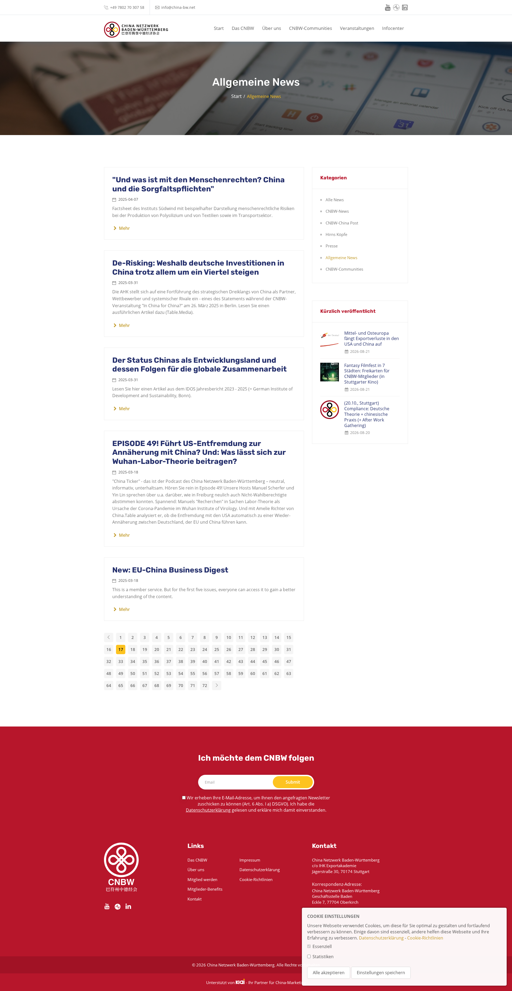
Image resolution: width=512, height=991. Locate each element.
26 (228, 649)
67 (144, 685)
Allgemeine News (341, 257)
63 (288, 673)
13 (264, 637)
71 (192, 685)
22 (180, 649)
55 (192, 673)
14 (276, 637)
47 (288, 661)
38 (180, 661)
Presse (332, 245)
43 (240, 661)
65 (120, 685)
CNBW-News (337, 211)
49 (120, 673)
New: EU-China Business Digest (170, 570)
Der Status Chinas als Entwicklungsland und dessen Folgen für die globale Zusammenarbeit (199, 365)
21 (168, 649)
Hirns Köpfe (336, 234)
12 (252, 637)
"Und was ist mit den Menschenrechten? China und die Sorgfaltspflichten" (198, 184)
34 (132, 661)
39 (192, 661)
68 (156, 685)
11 (240, 637)
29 (264, 649)
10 (228, 637)
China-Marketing (290, 982)
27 (240, 649)
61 (264, 673)
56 (204, 673)
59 (240, 673)
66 (132, 685)
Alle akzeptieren (329, 973)
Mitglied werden (202, 879)
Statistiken (323, 957)
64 (108, 685)
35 (144, 661)
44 (252, 661)
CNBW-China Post (342, 223)
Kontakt (194, 899)
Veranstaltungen (357, 28)
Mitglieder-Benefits (204, 889)
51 (144, 673)
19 (144, 649)
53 (168, 673)
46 (276, 661)
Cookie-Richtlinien (256, 879)
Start (219, 28)
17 (120, 649)
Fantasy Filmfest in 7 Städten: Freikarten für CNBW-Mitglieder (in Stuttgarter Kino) (367, 374)
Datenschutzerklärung (208, 810)
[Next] (216, 685)
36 (156, 661)
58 (228, 673)
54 (180, 673)
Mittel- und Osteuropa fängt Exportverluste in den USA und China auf (371, 338)
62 (276, 673)
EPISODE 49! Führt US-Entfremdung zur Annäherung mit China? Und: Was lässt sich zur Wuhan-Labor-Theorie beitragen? (199, 452)
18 (132, 649)
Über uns (271, 28)
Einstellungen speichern (381, 973)
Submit (293, 782)
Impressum (249, 860)
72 (204, 685)
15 (288, 637)
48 (108, 673)
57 (216, 673)
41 (216, 661)
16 (108, 649)
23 (192, 649)
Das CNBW (243, 28)
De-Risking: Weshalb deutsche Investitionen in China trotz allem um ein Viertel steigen (198, 268)
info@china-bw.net (178, 7)
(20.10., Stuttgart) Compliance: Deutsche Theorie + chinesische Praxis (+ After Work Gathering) (366, 414)
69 (168, 685)
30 (276, 649)
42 (228, 661)
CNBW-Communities (310, 28)
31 (288, 649)
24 (204, 649)
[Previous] (108, 637)
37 (168, 661)
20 (156, 649)
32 (108, 661)
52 (156, 673)
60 (252, 673)
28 (252, 649)
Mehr (124, 228)
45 (264, 661)
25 (216, 649)
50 (132, 673)
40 (204, 661)
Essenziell (322, 946)
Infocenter (393, 28)
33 (120, 661)
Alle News (335, 199)
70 (180, 685)
